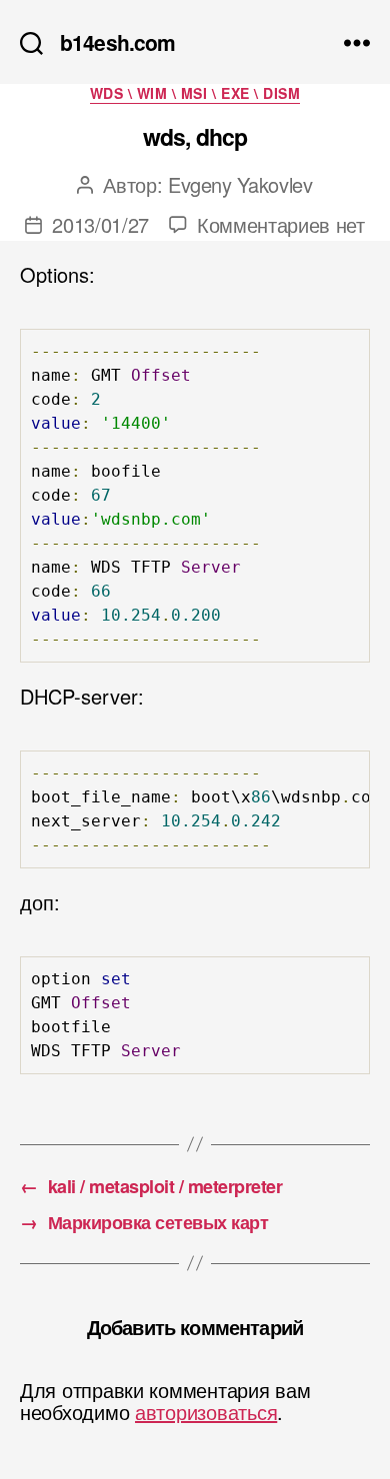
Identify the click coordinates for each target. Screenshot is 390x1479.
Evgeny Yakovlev (240, 184)
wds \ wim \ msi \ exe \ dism (195, 94)
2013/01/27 (100, 224)
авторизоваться (206, 1411)
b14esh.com (117, 42)
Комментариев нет (281, 224)
